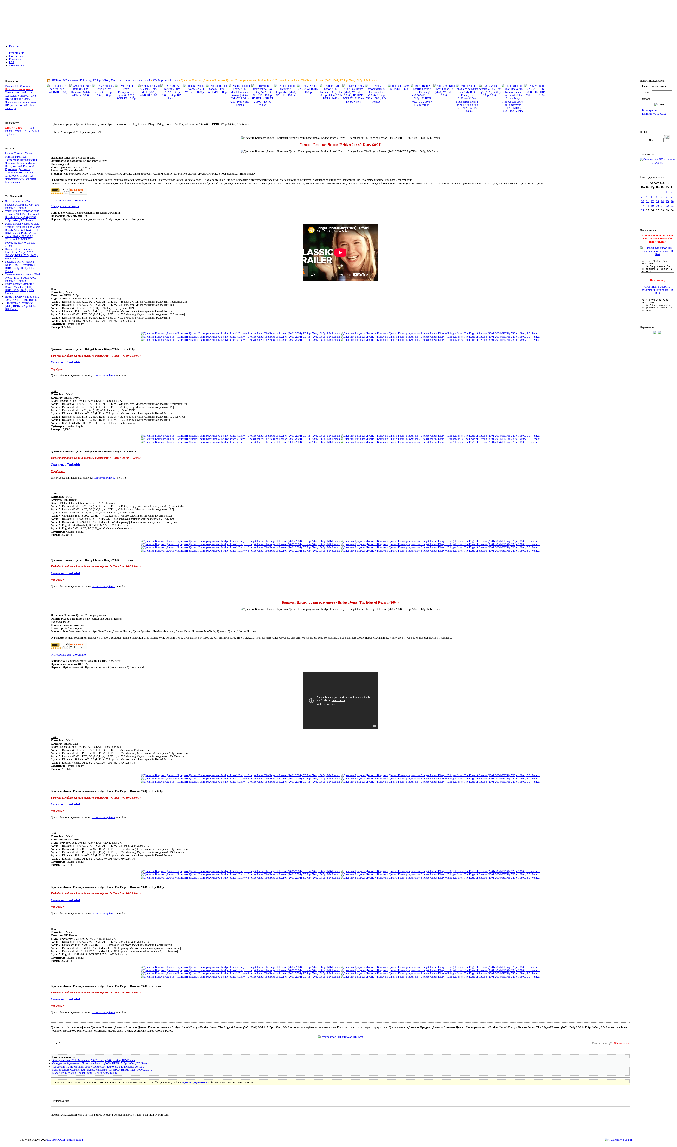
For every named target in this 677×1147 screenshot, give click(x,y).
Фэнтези (21, 156)
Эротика (28, 175)
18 (647, 205)
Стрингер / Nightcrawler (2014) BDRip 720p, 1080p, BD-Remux (21, 306)
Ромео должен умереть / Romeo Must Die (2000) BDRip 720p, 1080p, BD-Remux (19, 288)
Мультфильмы (27, 172)
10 (642, 201)
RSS (11, 62)
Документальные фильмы (20, 101)
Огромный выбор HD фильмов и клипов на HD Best (657, 290)
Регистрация (16, 52)
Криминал (11, 169)
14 (662, 201)
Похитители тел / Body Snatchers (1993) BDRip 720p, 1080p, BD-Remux (22, 204)
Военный (28, 166)
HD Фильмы (22, 86)
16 (672, 201)
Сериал (17, 175)
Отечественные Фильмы (20, 92)
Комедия (22, 162)
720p (31, 127)
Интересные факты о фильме (68, 199)
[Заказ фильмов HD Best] (340, 1036)
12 (652, 201)
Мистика (10, 156)
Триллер (19, 153)
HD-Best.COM (56, 1139)
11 (647, 201)
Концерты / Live (26, 95)
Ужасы (29, 153)
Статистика (16, 55)
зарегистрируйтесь (103, 375)
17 (642, 205)
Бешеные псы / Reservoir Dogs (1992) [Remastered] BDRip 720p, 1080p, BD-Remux (20, 266)
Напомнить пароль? (654, 113)
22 (667, 205)
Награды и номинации (65, 206)
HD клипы (11, 98)
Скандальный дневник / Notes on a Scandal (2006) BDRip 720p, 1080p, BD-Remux (101, 1063)
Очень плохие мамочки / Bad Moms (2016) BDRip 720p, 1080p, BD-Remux (22, 277)
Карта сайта (75, 1139)
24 (642, 210)
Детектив (10, 162)
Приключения (28, 159)
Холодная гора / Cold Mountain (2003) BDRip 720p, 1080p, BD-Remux (93, 1060)
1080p (8, 130)
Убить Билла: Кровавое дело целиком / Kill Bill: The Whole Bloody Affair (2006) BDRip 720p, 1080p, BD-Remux (22, 215)
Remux (17, 130)
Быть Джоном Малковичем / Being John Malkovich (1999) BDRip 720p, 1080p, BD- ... (102, 1069)
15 (667, 201)
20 (657, 205)
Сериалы (10, 95)
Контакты (15, 59)
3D (26, 127)
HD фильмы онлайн (17, 105)
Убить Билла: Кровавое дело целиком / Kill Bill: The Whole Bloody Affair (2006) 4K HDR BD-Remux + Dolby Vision (22, 228)
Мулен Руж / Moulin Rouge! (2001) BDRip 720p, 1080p (84, 1072)
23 (672, 205)
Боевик (9, 153)
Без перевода (12, 182)
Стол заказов (17, 65)
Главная (14, 46)
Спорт (9, 175)
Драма (32, 162)
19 (652, 205)
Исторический (13, 166)
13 (657, 201)
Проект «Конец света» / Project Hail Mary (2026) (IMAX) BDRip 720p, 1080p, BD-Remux (22, 253)
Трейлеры (24, 98)
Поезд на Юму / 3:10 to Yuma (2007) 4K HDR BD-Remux (22, 298)
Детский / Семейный (17, 171)
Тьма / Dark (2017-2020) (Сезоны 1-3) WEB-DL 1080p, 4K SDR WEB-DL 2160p (20, 241)
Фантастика (12, 159)
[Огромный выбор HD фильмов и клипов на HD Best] (657, 254)
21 (662, 205)
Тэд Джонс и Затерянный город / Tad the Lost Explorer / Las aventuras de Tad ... (98, 1066)
